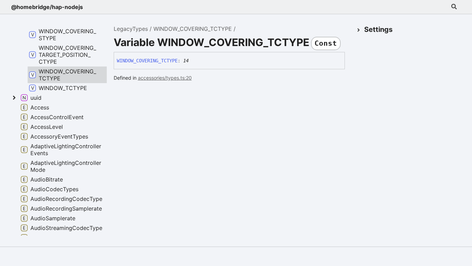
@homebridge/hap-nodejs (47, 6)
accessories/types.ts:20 (165, 78)
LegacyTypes (131, 28)
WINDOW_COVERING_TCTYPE (192, 28)
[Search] (454, 7)
